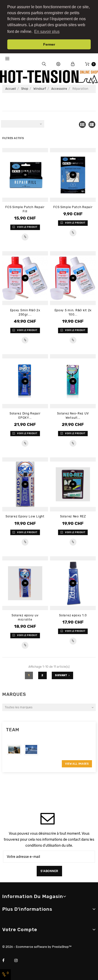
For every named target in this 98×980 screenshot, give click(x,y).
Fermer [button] (49, 44)
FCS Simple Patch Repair (73, 207)
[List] (92, 125)
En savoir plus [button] (47, 31)
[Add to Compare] (25, 237)
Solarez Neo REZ (73, 516)
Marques (14, 694)
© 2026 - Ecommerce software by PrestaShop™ (37, 947)
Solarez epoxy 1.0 (73, 615)
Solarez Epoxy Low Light (25, 516)
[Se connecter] (73, 64)
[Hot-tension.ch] (49, 77)
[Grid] (82, 125)
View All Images (77, 763)
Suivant (61, 675)
